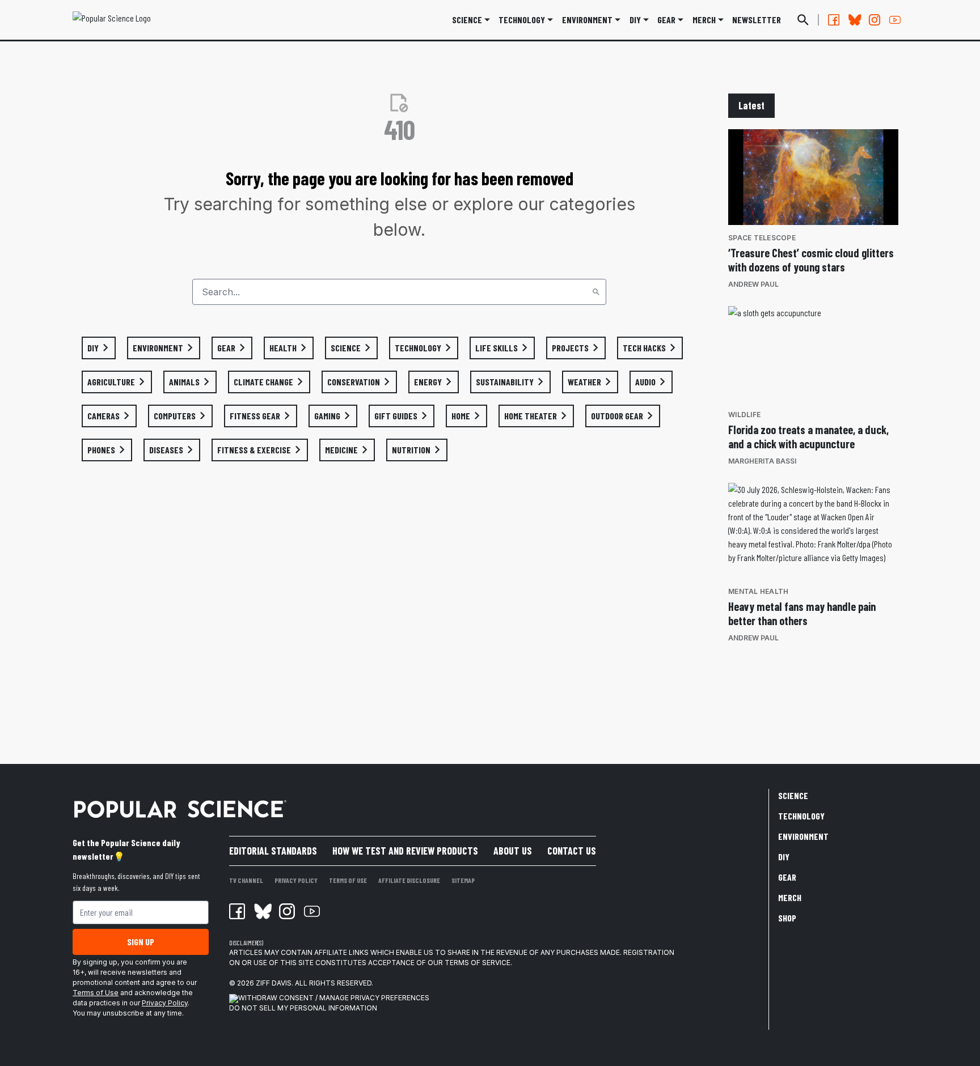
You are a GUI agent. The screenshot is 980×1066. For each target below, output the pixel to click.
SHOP (787, 917)
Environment (587, 19)
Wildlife (744, 414)
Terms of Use (96, 992)
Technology (522, 19)
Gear (666, 19)
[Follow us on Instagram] (874, 20)
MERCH (704, 19)
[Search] (596, 291)
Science (467, 19)
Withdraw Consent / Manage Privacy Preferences (333, 997)
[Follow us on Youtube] (895, 20)
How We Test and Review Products (405, 850)
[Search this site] (803, 20)
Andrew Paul (753, 284)
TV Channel (246, 880)
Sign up (140, 941)
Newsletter (756, 19)
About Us (512, 850)
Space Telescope (762, 237)
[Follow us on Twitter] (854, 20)
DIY (635, 19)
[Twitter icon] (262, 911)
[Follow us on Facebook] (833, 20)
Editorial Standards (273, 850)
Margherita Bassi (762, 461)
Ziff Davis (274, 983)
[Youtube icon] (312, 911)
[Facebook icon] (237, 911)
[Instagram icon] (287, 911)
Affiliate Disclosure (409, 880)
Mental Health (758, 591)
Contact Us (571, 850)
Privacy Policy (165, 1003)
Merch (789, 897)
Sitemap (463, 880)
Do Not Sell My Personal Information (303, 1008)
